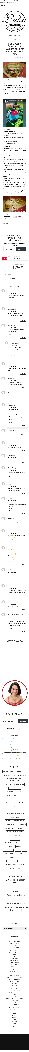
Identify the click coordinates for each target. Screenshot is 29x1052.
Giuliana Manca (12, 430)
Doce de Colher (16, 876)
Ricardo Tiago (11, 518)
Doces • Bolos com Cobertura (15, 828)
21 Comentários (17, 256)
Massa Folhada (8, 850)
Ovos (5, 853)
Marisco (18, 846)
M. (9, 586)
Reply (23, 304)
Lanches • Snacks (14, 981)
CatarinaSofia (11, 443)
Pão (14, 39)
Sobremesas (14, 1021)
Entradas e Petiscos (11, 842)
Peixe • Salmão (14, 1011)
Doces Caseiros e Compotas (14, 977)
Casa (14, 970)
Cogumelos (15, 806)
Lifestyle (14, 983)
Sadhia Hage (11, 569)
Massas (18, 850)
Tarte (14, 1025)
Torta (14, 1027)
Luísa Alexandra (15, 343)
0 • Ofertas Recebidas (19, 775)
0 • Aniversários (8, 771)
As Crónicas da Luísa (14, 947)
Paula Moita (11, 484)
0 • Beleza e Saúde (21, 771)
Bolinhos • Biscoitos (14, 952)
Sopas (12, 868)
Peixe (11, 853)
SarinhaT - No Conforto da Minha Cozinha (17, 548)
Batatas (8, 795)
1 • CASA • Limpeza (19, 784)
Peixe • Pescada (12, 861)
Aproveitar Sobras (11, 791)
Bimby (15, 795)
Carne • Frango (9, 799)
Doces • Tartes (14, 839)
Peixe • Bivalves (14, 1006)
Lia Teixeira (11, 498)
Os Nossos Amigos (14, 992)
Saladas (21, 864)
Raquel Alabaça (12, 468)
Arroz (22, 791)
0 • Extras (7, 775)
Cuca (9, 531)
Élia (9, 364)
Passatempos (14, 1000)
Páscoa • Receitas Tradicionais (16, 903)
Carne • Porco (21, 799)
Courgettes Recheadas (15, 895)
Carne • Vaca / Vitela (14, 968)
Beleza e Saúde (14, 951)
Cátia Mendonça (12, 309)
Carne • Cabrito (14, 962)
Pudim (14, 1013)
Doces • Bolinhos (9, 824)
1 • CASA (8, 784)
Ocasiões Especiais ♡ (14, 990)
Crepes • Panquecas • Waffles (15, 813)
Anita (9, 602)
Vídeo (11, 256)
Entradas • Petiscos (14, 979)
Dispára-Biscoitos (15, 817)
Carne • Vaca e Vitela (10, 802)
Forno (22, 842)
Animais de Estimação (14, 943)
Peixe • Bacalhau (21, 853)
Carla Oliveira (11, 455)
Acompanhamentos (15, 788)
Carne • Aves (14, 958)
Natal (24, 850)
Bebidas (14, 949)
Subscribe (21, 249)
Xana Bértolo (11, 378)
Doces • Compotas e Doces (15, 831)
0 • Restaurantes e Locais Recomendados (15, 779)
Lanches (11, 846)
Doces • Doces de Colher (14, 835)
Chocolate (22, 802)
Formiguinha (11, 405)
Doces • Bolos (21, 824)
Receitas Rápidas (11, 864)
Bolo (14, 954)
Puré (21, 861)
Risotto (14, 1019)
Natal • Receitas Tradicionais (14, 989)
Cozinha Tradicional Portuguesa (15, 810)
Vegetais (15, 891)
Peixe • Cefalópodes (15, 857)
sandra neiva (11, 325)
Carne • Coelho (15, 964)
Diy (14, 973)
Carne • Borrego (14, 960)
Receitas (14, 1015)
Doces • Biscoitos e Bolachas (15, 820)
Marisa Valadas (12, 392)
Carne (22, 795)
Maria (9, 291)
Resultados (14, 1017)
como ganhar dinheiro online (15, 614)
